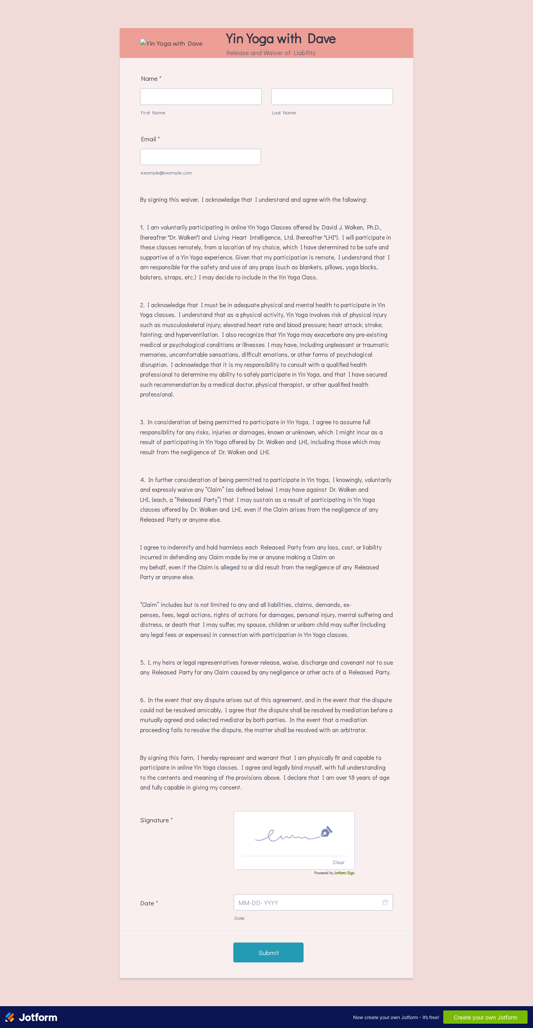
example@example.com (166, 172)
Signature (156, 819)
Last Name (284, 112)
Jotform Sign (344, 872)
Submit (268, 952)
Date (240, 918)
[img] (294, 833)
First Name (153, 112)
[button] (385, 902)
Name (151, 78)
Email (150, 138)
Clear (339, 862)
